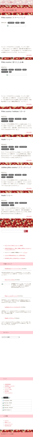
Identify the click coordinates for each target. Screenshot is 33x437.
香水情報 (7, 391)
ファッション (4, 71)
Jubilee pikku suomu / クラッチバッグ (16, 167)
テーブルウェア (5, 149)
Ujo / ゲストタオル (10, 279)
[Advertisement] (14, 242)
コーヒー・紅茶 (8, 389)
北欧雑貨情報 (8, 384)
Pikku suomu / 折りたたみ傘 (12, 62)
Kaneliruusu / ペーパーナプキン (13, 268)
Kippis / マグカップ (10, 318)
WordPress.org (8, 425)
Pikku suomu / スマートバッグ (13, 18)
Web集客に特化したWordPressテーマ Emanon (15, 258)
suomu (17, 22)
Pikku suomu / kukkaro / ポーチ (13, 111)
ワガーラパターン (8, 392)
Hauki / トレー (7, 139)
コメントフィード (8, 424)
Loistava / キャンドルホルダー (13, 307)
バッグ (22, 22)
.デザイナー (4, 69)
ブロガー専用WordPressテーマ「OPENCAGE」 (15, 255)
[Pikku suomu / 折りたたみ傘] (16, 93)
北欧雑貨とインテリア (9, 386)
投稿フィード (8, 422)
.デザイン (11, 69)
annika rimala (11, 22)
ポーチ (11, 121)
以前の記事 (28, 224)
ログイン (7, 420)
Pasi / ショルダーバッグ (11, 296)
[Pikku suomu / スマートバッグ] (16, 44)
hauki (17, 146)
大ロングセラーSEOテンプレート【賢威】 (14, 245)
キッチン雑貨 (8, 387)
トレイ (12, 149)
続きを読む (29, 55)
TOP (6, 5)
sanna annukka (23, 146)
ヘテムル (25, 252)
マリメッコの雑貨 (7, 2)
